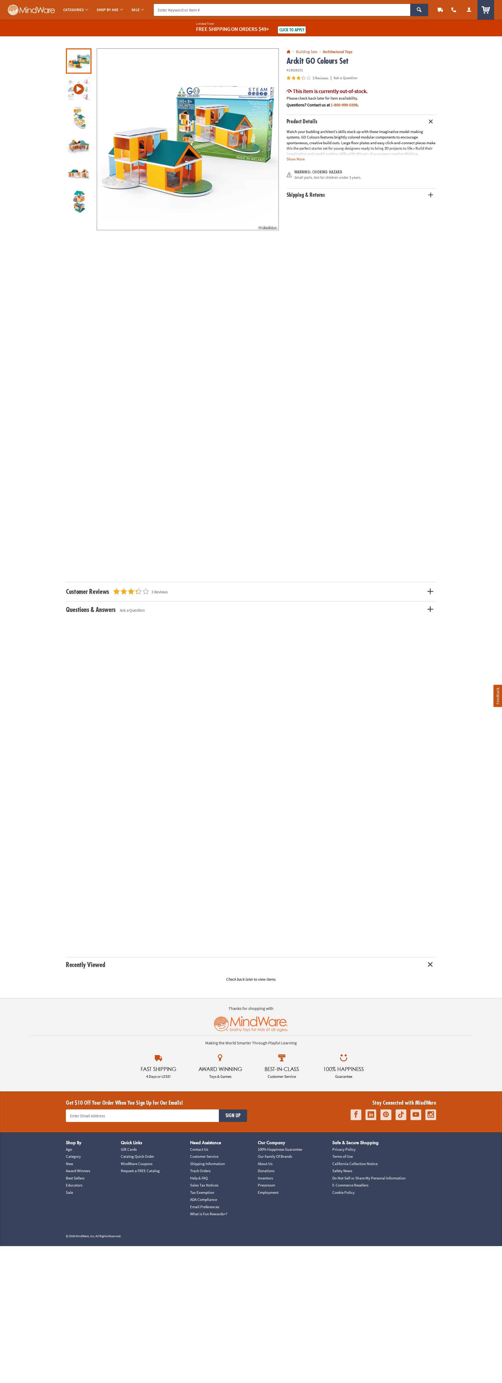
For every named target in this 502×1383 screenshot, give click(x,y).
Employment (268, 1192)
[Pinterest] (385, 1114)
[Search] (419, 10)
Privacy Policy (344, 1149)
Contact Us (199, 1149)
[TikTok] (401, 1114)
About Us (265, 1163)
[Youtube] (415, 1114)
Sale (69, 1192)
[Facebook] (356, 1114)
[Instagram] (430, 1114)
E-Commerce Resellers (350, 1185)
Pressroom (266, 1185)
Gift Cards (129, 1149)
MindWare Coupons (136, 1163)
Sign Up (233, 1115)
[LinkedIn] (371, 1114)
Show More (296, 159)
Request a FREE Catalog (140, 1170)
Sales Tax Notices (204, 1185)
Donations (266, 1170)
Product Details (302, 121)
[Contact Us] (454, 10)
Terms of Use (342, 1156)
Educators (74, 1185)
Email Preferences (204, 1206)
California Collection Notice (355, 1163)
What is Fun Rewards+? (208, 1213)
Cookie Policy (343, 1192)
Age (69, 1149)
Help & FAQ (199, 1178)
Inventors (265, 1178)
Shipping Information (207, 1163)
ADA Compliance (203, 1199)
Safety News (342, 1170)
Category (73, 1156)
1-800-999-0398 (344, 104)
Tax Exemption (202, 1192)
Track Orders (200, 1170)
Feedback (497, 695)
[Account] (469, 10)
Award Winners (78, 1170)
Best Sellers (75, 1178)
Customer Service (204, 1156)
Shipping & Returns (306, 195)
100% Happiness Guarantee (280, 1149)
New (69, 1163)
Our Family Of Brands (275, 1156)
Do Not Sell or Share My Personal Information (369, 1178)
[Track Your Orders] (440, 10)
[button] (187, 139)
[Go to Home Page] (288, 51)
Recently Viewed (85, 965)
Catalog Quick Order (137, 1156)
